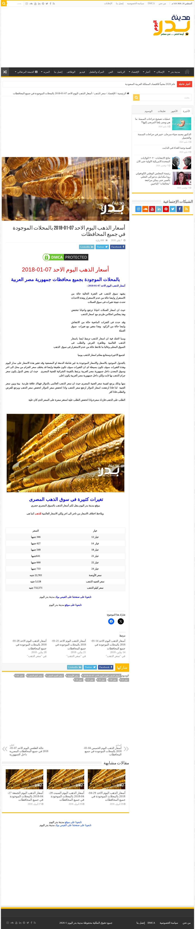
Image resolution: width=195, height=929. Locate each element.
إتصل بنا (119, 3)
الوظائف (71, 71)
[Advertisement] (73, 37)
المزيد (46, 71)
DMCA (151, 3)
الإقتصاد (135, 71)
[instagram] (26, 3)
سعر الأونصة (73, 675)
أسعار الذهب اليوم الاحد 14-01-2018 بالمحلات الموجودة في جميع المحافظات (108, 644)
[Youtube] (35, 3)
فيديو (82, 71)
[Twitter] (47, 3)
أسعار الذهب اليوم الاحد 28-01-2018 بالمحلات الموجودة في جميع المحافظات (29, 644)
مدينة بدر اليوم (47, 596)
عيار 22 (90, 680)
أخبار (147, 71)
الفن (110, 71)
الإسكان (160, 71)
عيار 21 (102, 680)
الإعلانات (108, 3)
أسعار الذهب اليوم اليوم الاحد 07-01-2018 (102, 675)
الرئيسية (187, 71)
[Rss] (53, 3)
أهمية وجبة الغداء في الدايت (176, 147)
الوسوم (149, 111)
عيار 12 (124, 680)
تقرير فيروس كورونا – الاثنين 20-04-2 (156, 84)
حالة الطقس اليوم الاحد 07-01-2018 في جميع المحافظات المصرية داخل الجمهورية (29, 750)
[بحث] (4, 3)
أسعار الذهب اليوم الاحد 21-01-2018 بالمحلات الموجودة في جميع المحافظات (69, 644)
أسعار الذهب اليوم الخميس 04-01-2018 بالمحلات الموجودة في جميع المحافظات (102, 750)
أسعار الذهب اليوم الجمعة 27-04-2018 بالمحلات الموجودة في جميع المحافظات (25, 796)
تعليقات (162, 111)
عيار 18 (113, 680)
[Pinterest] (43, 3)
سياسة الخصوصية (135, 3)
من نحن (162, 3)
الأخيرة (186, 111)
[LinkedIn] (39, 3)
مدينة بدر (175, 71)
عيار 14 (19, 675)
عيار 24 (79, 680)
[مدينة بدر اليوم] (171, 24)
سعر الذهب (100, 93)
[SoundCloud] (31, 3)
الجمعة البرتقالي (25, 71)
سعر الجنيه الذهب (55, 675)
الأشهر (174, 111)
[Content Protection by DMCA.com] (65, 257)
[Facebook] (50, 3)
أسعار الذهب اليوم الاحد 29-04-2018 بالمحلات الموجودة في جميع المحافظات (106, 796)
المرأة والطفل (96, 71)
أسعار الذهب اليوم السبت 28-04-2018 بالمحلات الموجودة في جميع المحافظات (66, 796)
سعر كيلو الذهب (35, 675)
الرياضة (121, 71)
